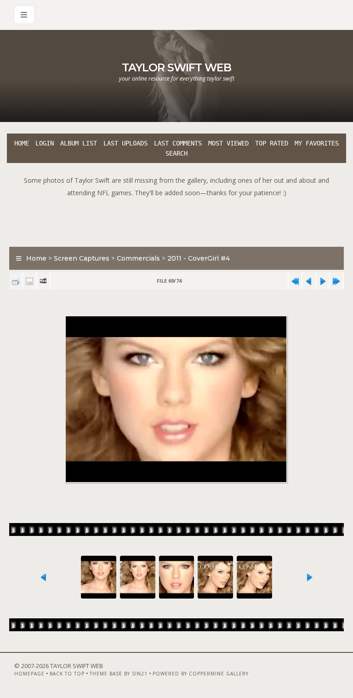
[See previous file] (308, 281)
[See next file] (322, 281)
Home (21, 143)
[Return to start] (295, 281)
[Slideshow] (43, 281)
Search (176, 153)
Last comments (178, 143)
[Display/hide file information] (29, 281)
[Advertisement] (176, 219)
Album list (78, 143)
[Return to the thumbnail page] (15, 281)
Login (44, 143)
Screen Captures (81, 258)
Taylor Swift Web (176, 67)
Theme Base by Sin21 (119, 673)
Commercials (138, 258)
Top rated (271, 143)
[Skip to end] (336, 281)
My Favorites (317, 143)
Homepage (29, 673)
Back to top (67, 673)
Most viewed (228, 143)
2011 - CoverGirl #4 (198, 258)
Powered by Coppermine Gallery (201, 673)
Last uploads (125, 143)
